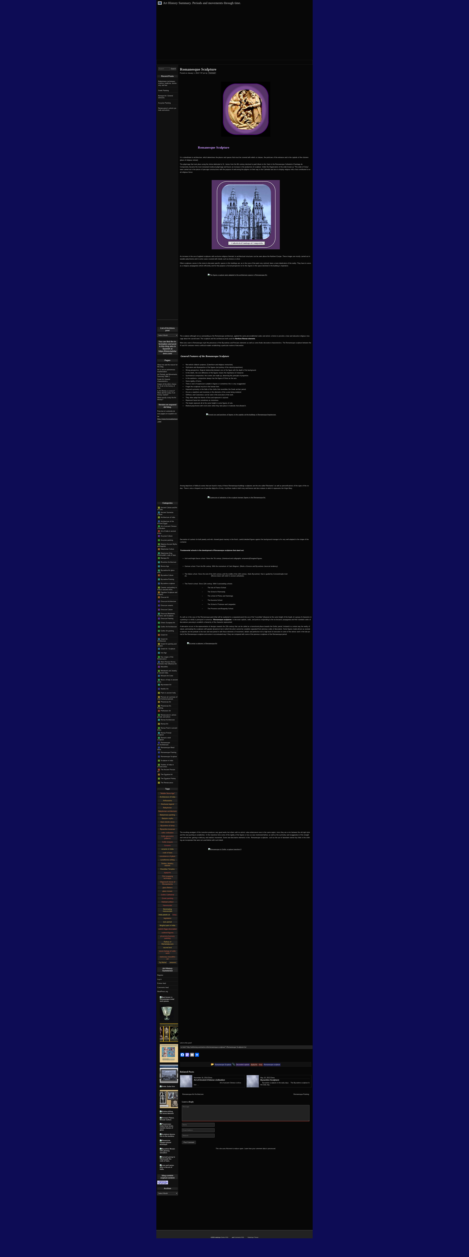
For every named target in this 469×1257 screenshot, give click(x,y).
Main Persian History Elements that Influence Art (167, 663)
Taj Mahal (162, 962)
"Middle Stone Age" (167, 793)
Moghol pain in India (167, 925)
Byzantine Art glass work (166, 571)
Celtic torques (167, 842)
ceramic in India (167, 849)
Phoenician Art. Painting (164, 707)
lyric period (167, 922)
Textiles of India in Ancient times (165, 766)
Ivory (174, 915)
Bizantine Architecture (168, 562)
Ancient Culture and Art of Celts (167, 508)
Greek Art (164, 635)
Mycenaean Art (166, 685)
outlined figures (167, 933)
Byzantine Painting (167, 579)
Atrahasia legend (167, 804)
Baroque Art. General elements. (165, 97)
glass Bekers (167, 888)
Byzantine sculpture (168, 583)
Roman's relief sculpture (164, 739)
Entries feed (161, 983)
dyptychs (167, 873)
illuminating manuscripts (167, 910)
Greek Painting (163, 90)
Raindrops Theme (253, 1237)
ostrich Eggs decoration (167, 929)
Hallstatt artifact (167, 902)
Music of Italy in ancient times (167, 681)
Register (160, 975)
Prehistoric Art (166, 711)
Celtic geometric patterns (167, 837)
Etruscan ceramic (167, 605)
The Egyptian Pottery (168, 778)
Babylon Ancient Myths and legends (167, 545)
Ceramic (167, 845)
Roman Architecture (168, 720)
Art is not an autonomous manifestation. (166, 370)
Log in (159, 979)
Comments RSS (239, 1237)
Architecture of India (168, 517)
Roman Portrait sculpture (164, 734)
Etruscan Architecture (168, 601)
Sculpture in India (167, 760)
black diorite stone (167, 822)
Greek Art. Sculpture (168, 649)
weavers (173, 962)
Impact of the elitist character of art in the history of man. (167, 386)
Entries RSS (224, 1237)
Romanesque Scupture (169, 756)
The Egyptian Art (167, 774)
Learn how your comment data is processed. (260, 1148)
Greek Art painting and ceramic (166, 645)
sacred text (167, 947)
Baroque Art (165, 558)
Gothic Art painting (167, 631)
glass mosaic (167, 891)
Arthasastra (167, 801)
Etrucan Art (165, 597)
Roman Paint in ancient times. (167, 729)
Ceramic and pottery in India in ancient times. (167, 588)
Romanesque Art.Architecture (163, 744)
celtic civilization (167, 833)
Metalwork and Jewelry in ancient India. (167, 672)
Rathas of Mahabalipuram (167, 943)
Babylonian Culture (167, 549)
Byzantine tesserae (167, 829)
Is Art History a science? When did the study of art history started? (166, 393)
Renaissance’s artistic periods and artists (167, 109)
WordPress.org (162, 991)
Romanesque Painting (168, 752)
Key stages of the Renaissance (165, 658)
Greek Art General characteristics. (163, 380)
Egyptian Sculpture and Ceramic (167, 593)
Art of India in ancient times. (166, 532)
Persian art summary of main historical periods (167, 698)
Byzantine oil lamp (167, 826)
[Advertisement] (234, 1212)
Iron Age (164, 653)
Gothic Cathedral (167, 895)
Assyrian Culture (166, 536)
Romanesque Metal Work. (165, 748)
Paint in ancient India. (168, 693)
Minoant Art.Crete (167, 676)
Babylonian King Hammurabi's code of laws (166, 554)
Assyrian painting (167, 540)
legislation (167, 918)
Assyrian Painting (164, 103)
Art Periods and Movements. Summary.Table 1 (167, 375)
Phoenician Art (166, 702)
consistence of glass (167, 856)
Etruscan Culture (167, 609)
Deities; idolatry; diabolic (167, 864)
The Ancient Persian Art (166, 770)
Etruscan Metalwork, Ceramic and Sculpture (166, 615)
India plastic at (164, 915)
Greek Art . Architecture (162, 640)
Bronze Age (165, 566)
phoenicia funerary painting (167, 937)
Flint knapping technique (167, 877)
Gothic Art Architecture (169, 627)
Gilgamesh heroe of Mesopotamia (167, 883)
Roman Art (164, 724)
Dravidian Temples (167, 869)
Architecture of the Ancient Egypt (165, 522)
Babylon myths (167, 818)
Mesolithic (164, 667)
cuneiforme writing (167, 860)
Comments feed (163, 987)
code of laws (167, 853)
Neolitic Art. (165, 689)
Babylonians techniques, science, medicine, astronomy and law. (167, 83)
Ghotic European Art (168, 622)
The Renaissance (167, 782)
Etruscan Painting (167, 618)
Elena (210, 1078)
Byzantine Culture (167, 575)
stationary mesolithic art (167, 958)
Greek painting (167, 898)
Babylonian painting (167, 815)
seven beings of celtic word (167, 952)
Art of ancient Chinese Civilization (166, 527)
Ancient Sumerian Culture (165, 513)
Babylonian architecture (167, 811)
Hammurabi (167, 905)
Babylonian (167, 808)
